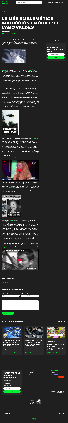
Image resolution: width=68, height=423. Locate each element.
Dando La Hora (7, 413)
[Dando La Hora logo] (5, 2)
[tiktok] (61, 413)
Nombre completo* (5, 293)
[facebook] (57, 413)
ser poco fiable (20, 154)
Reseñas (56, 2)
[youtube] (63, 413)
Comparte (55, 40)
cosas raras (28, 140)
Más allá (10, 187)
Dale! (12, 391)
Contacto (61, 2)
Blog (6, 11)
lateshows (11, 220)
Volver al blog (61, 321)
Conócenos (50, 2)
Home (3, 11)
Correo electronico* (24, 293)
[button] (65, 2)
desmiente (31, 70)
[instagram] (59, 413)
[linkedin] (65, 413)
